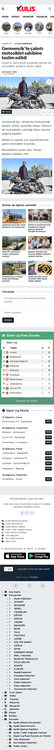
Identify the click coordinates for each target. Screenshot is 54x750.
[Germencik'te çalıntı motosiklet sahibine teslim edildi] (27, 93)
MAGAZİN (19, 625)
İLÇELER (18, 669)
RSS (9, 569)
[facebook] (15, 585)
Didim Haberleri (22, 682)
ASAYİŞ (17, 666)
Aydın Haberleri (23, 44)
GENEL (17, 609)
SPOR (16, 649)
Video (12, 696)
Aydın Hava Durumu (14, 524)
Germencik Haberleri (25, 689)
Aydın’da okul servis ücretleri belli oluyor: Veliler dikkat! (38, 279)
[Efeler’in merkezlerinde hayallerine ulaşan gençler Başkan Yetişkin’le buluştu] (40, 216)
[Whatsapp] (32, 513)
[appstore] (15, 556)
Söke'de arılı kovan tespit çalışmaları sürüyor (11, 254)
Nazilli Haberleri (22, 672)
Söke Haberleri (22, 686)
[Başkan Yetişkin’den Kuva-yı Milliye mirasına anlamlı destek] (40, 243)
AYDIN (5, 17)
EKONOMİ (28, 17)
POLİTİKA (19, 635)
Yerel (16, 632)
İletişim (13, 716)
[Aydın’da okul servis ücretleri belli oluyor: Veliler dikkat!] (40, 268)
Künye (12, 712)
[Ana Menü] (3, 9)
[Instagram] (27, 513)
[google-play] (39, 556)
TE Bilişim (33, 577)
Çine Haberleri (21, 679)
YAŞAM (17, 622)
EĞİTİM (17, 615)
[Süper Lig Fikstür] (50, 410)
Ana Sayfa (14, 592)
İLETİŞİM (41, 549)
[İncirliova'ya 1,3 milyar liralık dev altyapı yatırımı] (14, 268)
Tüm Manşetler (12, 536)
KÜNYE (30, 549)
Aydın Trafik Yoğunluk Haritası (18, 530)
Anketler (14, 709)
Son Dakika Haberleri (14, 538)
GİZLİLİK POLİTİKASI (13, 549)
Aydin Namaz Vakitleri (15, 527)
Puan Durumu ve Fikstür (15, 533)
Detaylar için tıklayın (27, 401)
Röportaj (14, 702)
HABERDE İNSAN (23, 652)
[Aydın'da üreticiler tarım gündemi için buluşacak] (14, 216)
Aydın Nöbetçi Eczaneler (16, 521)
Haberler (6, 44)
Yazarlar (14, 699)
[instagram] (29, 585)
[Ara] (49, 9)
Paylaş (8, 112)
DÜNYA (17, 619)
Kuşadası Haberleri (24, 676)
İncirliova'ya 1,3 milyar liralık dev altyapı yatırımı (12, 279)
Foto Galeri (15, 692)
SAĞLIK (17, 645)
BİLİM (16, 629)
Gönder (8, 320)
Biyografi (14, 706)
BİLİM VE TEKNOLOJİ (25, 659)
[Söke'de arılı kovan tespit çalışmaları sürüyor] (14, 243)
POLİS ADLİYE (21, 662)
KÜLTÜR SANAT (22, 642)
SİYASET (16, 17)
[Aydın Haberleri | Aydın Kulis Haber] (26, 9)
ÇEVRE (17, 639)
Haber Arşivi (10, 541)
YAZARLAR (41, 17)
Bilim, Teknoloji (22, 655)
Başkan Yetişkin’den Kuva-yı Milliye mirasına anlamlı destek (39, 254)
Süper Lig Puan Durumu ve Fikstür (32, 736)
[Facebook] (22, 513)
